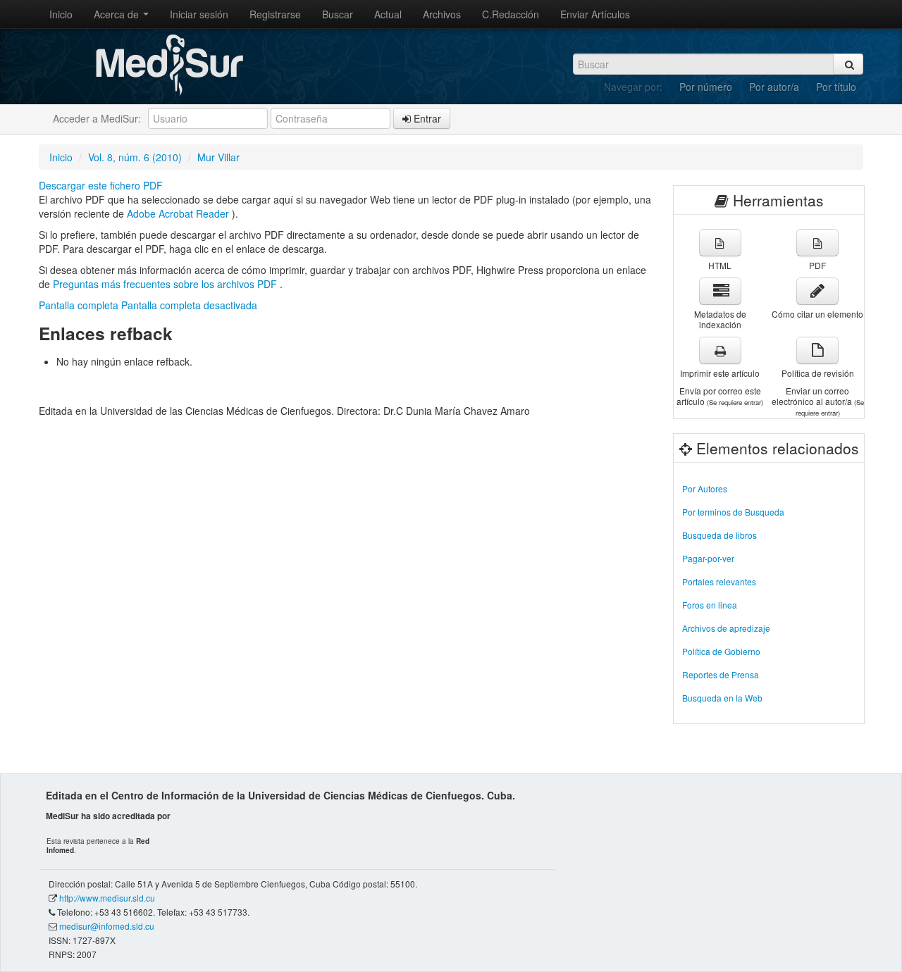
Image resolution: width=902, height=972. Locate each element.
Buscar (337, 14)
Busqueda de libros (719, 535)
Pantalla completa (78, 305)
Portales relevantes (719, 581)
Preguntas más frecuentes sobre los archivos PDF (166, 284)
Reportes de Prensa (720, 674)
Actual (388, 14)
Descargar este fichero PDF (101, 185)
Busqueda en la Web (722, 698)
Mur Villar (218, 157)
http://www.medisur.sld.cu (107, 898)
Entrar (426, 118)
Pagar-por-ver (708, 558)
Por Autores (704, 488)
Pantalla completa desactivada (189, 305)
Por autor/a (774, 87)
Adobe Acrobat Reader (179, 213)
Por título (836, 87)
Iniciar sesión (199, 14)
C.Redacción (510, 14)
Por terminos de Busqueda (733, 512)
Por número (705, 87)
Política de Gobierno (721, 651)
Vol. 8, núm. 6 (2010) (135, 157)
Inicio (61, 14)
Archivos (442, 14)
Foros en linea (709, 605)
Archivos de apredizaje (726, 628)
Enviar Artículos (595, 14)
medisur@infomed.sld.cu (106, 926)
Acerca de (118, 14)
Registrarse (275, 14)
